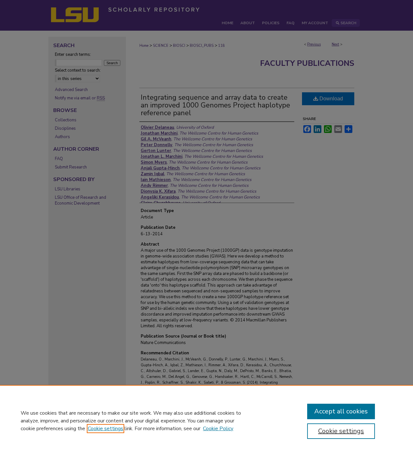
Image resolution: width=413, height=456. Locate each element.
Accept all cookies (341, 411)
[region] (206, 420)
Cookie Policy (218, 428)
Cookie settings (105, 428)
